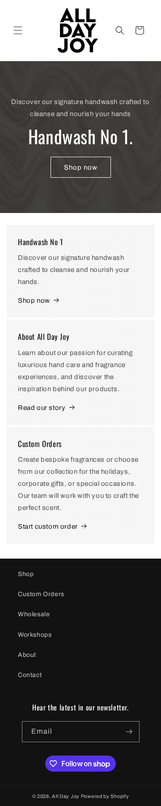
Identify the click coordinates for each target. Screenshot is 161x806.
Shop (26, 574)
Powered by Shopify (105, 796)
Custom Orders (41, 594)
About (27, 654)
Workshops (34, 634)
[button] (18, 30)
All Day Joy (66, 796)
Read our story (41, 407)
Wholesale (34, 614)
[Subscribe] (129, 731)
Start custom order (48, 526)
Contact (30, 675)
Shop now (80, 167)
